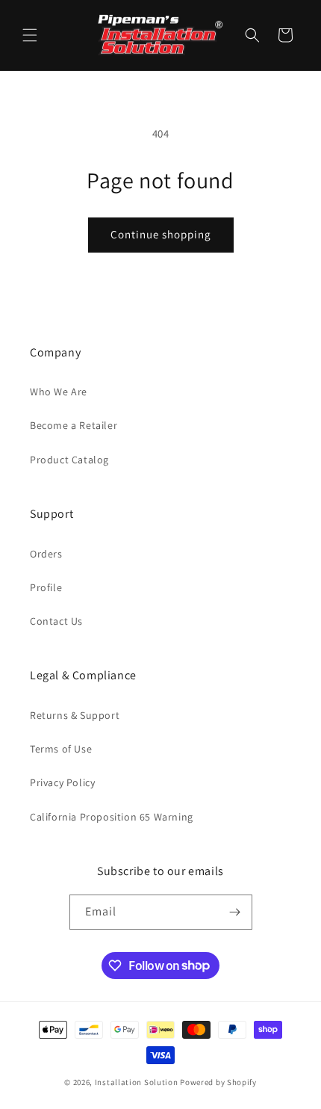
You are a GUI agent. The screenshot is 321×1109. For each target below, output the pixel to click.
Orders (46, 553)
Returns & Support (74, 715)
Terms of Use (61, 749)
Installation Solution (136, 1082)
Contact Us (56, 621)
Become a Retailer (73, 425)
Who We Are (58, 391)
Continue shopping (160, 234)
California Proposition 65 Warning (111, 817)
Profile (46, 587)
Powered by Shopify (218, 1082)
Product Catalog (69, 459)
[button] (29, 35)
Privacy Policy (62, 782)
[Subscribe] (235, 912)
